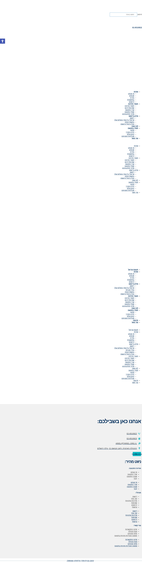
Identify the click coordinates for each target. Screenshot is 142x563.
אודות (136, 92)
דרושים (131, 102)
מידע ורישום (133, 116)
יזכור (135, 478)
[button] (71, 18)
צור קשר (135, 138)
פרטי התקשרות (131, 529)
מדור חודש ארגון (128, 114)
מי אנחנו (131, 94)
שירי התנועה (129, 110)
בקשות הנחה (129, 122)
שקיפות (134, 503)
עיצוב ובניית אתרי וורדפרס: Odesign (80, 561)
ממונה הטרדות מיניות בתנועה (125, 536)
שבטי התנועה (132, 476)
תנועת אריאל (133, 270)
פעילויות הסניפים (128, 136)
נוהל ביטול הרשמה (127, 124)
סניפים (131, 96)
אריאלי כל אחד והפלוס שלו (124, 120)
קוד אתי (134, 499)
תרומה (135, 320)
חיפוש (140, 14)
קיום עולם (130, 134)
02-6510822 (137, 27)
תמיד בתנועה (133, 128)
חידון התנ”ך (130, 132)
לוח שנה (135, 126)
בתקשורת (130, 100)
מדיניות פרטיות (131, 501)
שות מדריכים (129, 108)
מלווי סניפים (132, 534)
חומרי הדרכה (133, 104)
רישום (132, 118)
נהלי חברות (130, 290)
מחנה (132, 130)
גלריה (132, 98)
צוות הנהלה (132, 531)
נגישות (134, 507)
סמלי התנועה (129, 112)
